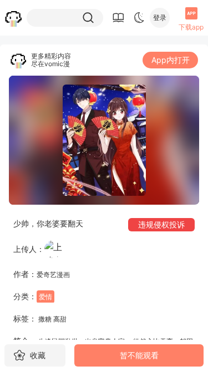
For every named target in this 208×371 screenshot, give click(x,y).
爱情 (45, 297)
